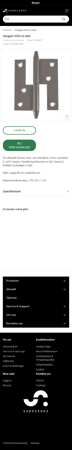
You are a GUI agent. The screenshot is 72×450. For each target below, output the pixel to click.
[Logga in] (62, 10)
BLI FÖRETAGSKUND (19, 145)
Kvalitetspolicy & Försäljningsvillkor (45, 358)
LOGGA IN (19, 130)
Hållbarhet (8, 361)
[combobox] (36, 19)
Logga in (7, 380)
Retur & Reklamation (46, 351)
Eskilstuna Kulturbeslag (13, 40)
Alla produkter (10, 346)
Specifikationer (12, 191)
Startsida (7, 30)
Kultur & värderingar (13, 366)
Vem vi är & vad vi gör (14, 351)
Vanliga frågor (43, 346)
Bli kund (35, 3)
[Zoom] (67, 116)
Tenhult (40, 380)
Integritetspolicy (44, 364)
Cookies (40, 369)
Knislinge (40, 385)
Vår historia (9, 356)
